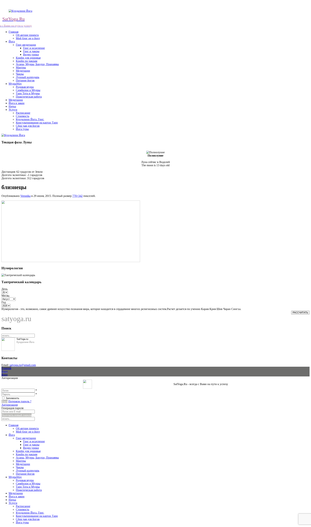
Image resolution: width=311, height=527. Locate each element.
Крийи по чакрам (26, 60)
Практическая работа (29, 96)
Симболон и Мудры (28, 90)
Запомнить (12, 398)
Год (3, 302)
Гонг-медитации (26, 44)
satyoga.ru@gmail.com (23, 365)
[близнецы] (70, 261)
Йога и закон (16, 103)
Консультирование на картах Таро (37, 122)
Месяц (5, 295)
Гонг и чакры (31, 51)
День (4, 289)
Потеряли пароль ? (19, 401)
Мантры (21, 67)
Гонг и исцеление (34, 48)
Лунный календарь (27, 77)
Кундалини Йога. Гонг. (30, 119)
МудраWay (15, 83)
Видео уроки (31, 54)
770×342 (77, 195)
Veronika (25, 195)
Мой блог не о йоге (28, 38)
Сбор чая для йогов (28, 125)
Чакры (20, 73)
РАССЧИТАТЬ (300, 312)
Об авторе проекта (27, 35)
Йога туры (22, 129)
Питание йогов (25, 80)
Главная (13, 31)
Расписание (23, 112)
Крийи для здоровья (28, 57)
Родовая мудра (25, 86)
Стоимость (22, 116)
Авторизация (9, 404)
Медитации (23, 70)
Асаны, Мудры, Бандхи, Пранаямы (37, 64)
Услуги (13, 109)
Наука (12, 106)
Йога (12, 41)
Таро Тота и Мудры (28, 93)
